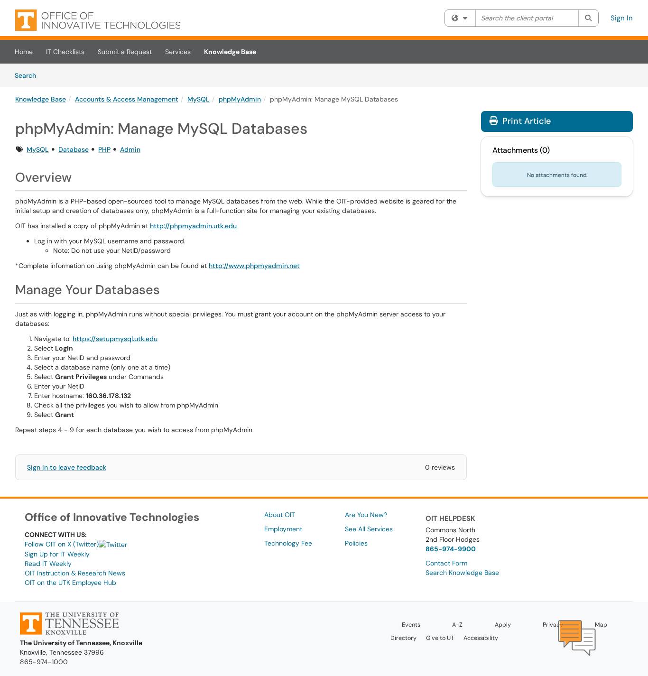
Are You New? (366, 514)
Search (29, 75)
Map (601, 625)
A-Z (457, 625)
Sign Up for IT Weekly (57, 554)
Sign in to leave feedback (66, 467)
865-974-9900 (451, 549)
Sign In (622, 18)
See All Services (369, 529)
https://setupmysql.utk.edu (115, 338)
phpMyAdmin (240, 99)
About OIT (279, 514)
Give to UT (440, 638)
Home (24, 51)
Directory (403, 638)
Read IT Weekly (48, 563)
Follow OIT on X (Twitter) (62, 544)
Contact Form (446, 563)
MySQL (198, 99)
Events (411, 625)
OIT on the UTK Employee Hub (70, 582)
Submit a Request (125, 51)
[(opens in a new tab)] (97, 20)
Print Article (525, 121)
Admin (130, 149)
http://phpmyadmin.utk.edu (193, 226)
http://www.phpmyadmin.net (254, 265)
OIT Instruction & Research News (75, 573)
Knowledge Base (230, 51)
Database (73, 149)
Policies (356, 543)
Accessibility (480, 638)
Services (178, 51)
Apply (503, 625)
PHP (104, 149)
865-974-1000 (44, 661)
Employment (283, 529)
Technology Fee (288, 543)
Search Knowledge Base (462, 572)
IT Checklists (65, 51)
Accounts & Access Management (126, 99)
